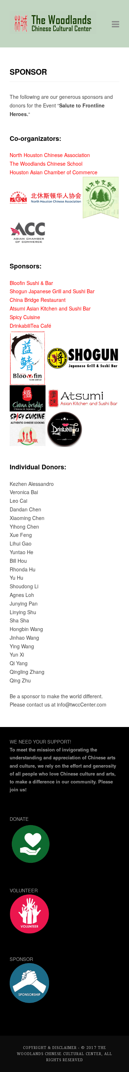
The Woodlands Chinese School (46, 163)
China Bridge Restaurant (38, 299)
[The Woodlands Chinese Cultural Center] (53, 32)
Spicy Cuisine (25, 317)
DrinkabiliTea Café (30, 325)
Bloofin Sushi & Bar (31, 282)
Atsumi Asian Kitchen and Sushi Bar (50, 308)
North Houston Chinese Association (50, 154)
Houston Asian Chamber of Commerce (53, 172)
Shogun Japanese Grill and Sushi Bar (52, 291)
